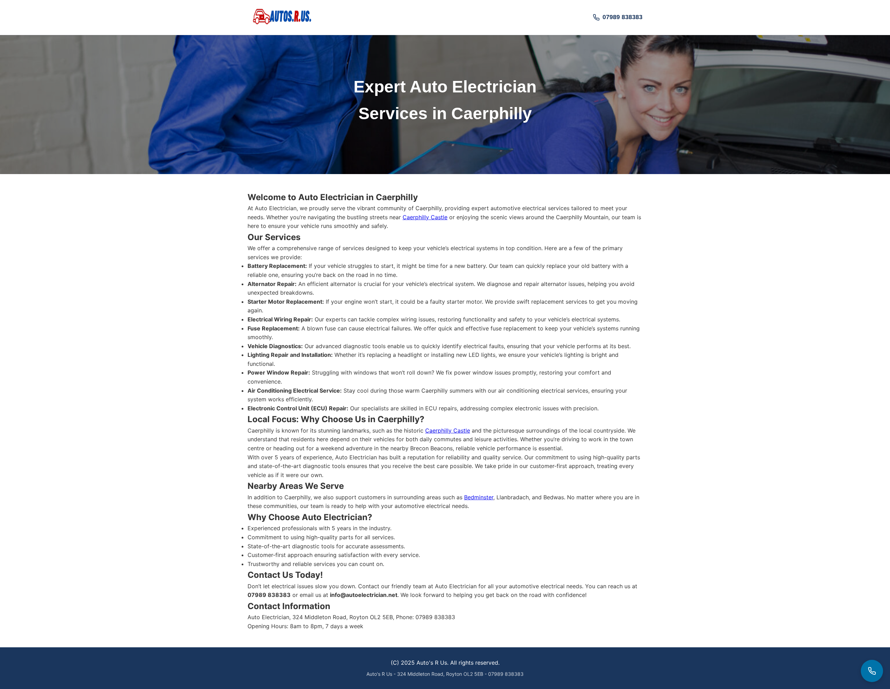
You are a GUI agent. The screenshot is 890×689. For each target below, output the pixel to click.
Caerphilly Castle (425, 217)
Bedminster (478, 497)
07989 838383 (622, 17)
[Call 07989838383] (872, 671)
